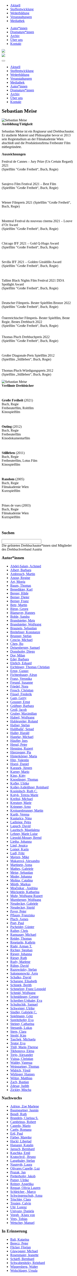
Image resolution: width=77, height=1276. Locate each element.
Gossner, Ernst (20, 702)
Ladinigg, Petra (20, 822)
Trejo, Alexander (21, 1055)
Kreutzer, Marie (20, 803)
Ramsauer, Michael (23, 934)
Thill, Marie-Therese (24, 1047)
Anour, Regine (20, 578)
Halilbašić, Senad (22, 729)
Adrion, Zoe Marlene (24, 1106)
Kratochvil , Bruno (23, 1157)
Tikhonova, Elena (22, 1051)
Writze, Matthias (21, 1078)
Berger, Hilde (19, 593)
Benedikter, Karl (21, 589)
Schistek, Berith (21, 985)
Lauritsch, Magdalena (25, 830)
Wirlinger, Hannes (22, 1074)
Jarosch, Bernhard (22, 1149)
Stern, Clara (18, 1031)
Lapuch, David (20, 826)
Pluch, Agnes (19, 919)
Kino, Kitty (18, 775)
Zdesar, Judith (19, 1086)
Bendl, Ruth (18, 1114)
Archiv (15, 36)
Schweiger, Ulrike (22, 1008)
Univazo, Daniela (22, 1211)
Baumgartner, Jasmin (24, 1110)
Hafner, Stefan (20, 725)
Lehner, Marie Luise (24, 834)
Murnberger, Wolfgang (25, 900)
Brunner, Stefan (20, 636)
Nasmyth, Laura (21, 1164)
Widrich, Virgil (20, 1070)
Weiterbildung (19, 13)
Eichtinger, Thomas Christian (30, 667)
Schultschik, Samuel (24, 1004)
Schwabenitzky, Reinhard (27, 1263)
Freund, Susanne (21, 682)
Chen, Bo (16, 644)
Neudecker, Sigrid (22, 907)
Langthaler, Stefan (22, 1160)
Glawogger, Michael (24, 1251)
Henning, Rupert (21, 748)
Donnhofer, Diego (22, 651)
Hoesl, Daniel (19, 764)
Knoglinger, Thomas (24, 779)
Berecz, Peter (19, 1243)
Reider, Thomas (21, 938)
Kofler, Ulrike (19, 783)
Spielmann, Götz (21, 1016)
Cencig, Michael (21, 640)
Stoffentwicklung (22, 9)
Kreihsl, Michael (21, 799)
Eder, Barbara (19, 659)
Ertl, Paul (16, 1133)
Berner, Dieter (19, 597)
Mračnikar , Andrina (24, 888)
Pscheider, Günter (22, 927)
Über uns (16, 40)
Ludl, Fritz (17, 853)
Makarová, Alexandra (25, 861)
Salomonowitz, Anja (24, 973)
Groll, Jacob (18, 709)
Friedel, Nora (19, 686)
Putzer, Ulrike (19, 1180)
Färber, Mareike (21, 1137)
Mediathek (17, 21)
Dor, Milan (17, 655)
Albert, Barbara (20, 570)
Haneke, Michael (21, 737)
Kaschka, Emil (20, 1153)
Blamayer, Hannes (22, 613)
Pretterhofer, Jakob (23, 1176)
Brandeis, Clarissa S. (24, 1118)
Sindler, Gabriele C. (23, 1012)
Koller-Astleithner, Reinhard (29, 787)
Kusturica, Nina (21, 818)
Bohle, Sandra (20, 616)
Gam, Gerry (18, 698)
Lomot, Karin (19, 849)
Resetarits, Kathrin (22, 942)
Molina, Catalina (21, 880)
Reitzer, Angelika (22, 1184)
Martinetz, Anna (21, 865)
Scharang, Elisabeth (23, 981)
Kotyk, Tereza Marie (24, 795)
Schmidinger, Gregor (24, 996)
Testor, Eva (17, 1043)
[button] (3, 60)
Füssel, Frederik (21, 694)
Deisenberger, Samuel (25, 647)
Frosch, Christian (21, 690)
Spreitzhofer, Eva (22, 1020)
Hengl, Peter (18, 744)
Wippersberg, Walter (24, 1266)
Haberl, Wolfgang (22, 717)
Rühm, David (19, 965)
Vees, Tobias (18, 1219)
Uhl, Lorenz (18, 1207)
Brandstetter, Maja (22, 620)
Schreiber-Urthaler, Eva (26, 1000)
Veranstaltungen (21, 17)
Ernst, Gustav (19, 671)
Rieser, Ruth (18, 958)
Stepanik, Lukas (21, 1028)
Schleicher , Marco (23, 1191)
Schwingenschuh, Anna (26, 1195)
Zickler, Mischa (20, 1090)
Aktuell (15, 5)
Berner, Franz (19, 601)
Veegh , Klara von (22, 1215)
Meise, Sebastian (21, 872)
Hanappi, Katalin (21, 1145)
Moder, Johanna (21, 876)
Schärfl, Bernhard (22, 1259)
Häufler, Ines (19, 741)
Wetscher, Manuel (22, 1223)
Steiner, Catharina (22, 1024)
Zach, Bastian (19, 1082)
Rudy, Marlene (20, 962)
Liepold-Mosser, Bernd (25, 837)
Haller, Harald (19, 733)
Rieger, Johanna (21, 954)
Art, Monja (17, 581)
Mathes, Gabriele (21, 868)
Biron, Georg (19, 609)
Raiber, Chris (19, 931)
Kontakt (15, 43)
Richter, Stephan (21, 950)
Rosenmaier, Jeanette (24, 1255)
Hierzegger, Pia (20, 752)
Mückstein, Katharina (24, 892)
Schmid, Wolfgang (23, 993)
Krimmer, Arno (20, 806)
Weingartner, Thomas (24, 1066)
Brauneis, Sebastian (23, 628)
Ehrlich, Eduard (21, 663)
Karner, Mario (19, 772)
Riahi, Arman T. (21, 946)
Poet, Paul (17, 923)
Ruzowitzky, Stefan (23, 969)
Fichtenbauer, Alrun (23, 675)
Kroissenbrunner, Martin (26, 810)
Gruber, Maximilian (23, 713)
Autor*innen (18, 28)
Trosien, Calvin (20, 1203)
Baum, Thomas (20, 585)
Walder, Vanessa (21, 1062)
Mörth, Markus (20, 884)
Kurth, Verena (19, 814)
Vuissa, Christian (21, 1059)
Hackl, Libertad (20, 1141)
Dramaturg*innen (22, 32)
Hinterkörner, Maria (23, 756)
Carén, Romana (20, 1129)
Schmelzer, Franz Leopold (28, 989)
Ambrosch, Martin (22, 574)
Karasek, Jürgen (21, 768)
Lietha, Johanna (21, 841)
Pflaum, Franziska (22, 915)
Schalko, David (20, 977)
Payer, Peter (18, 911)
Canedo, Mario (20, 1126)
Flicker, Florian (20, 1247)
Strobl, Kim (18, 1035)
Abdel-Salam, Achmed (25, 566)
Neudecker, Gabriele (24, 903)
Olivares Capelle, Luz (25, 1168)
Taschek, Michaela (23, 1039)
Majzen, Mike (19, 857)
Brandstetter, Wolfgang (25, 624)
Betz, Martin (18, 605)
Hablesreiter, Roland (24, 721)
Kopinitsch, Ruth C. (23, 791)
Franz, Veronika (21, 678)
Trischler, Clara (20, 1199)
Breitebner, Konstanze (25, 632)
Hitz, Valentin (19, 760)
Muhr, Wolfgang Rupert (26, 896)
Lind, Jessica (19, 845)
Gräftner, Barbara (22, 706)
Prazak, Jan (18, 1172)
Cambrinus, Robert (23, 1122)
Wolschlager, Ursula (23, 1270)
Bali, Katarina (19, 1239)
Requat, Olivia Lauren (25, 1188)
